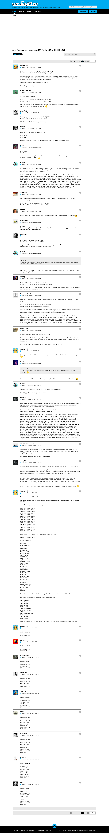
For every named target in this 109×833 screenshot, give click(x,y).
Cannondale (28, 416)
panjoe (44, 183)
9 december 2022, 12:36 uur (34, 253)
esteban (71, 176)
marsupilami (61, 181)
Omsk (39, 429)
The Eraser (68, 186)
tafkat (56, 186)
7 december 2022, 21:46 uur (34, 128)
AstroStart (23, 553)
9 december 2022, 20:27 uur (34, 351)
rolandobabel (46, 184)
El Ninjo (22, 162)
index (14, 16)
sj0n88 (40, 434)
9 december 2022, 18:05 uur (34, 295)
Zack (70, 188)
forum (14, 11)
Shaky (61, 184)
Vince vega (42, 437)
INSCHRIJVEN (83, 12)
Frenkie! (54, 178)
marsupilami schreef (27, 259)
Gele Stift (70, 178)
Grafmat (59, 405)
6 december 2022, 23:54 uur (34, 67)
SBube (59, 432)
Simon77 (77, 184)
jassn (58, 179)
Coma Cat (23, 418)
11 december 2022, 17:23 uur (34, 445)
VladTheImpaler (50, 437)
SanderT (57, 184)
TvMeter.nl (48, 830)
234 (85, 61)
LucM (30, 426)
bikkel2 (55, 175)
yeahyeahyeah (24, 571)
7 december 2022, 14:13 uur (34, 113)
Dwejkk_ (60, 176)
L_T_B (36, 181)
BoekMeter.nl (32, 830)
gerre (75, 178)
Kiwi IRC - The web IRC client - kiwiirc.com (41, 411)
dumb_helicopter (25, 91)
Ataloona (39, 175)
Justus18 (22, 579)
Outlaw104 (23, 555)
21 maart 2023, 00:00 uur (33, 735)
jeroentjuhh (24, 234)
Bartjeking (49, 175)
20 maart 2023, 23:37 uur (33, 713)
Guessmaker (23, 423)
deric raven (47, 176)
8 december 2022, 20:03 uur (34, 194)
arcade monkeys (49, 415)
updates (21, 11)
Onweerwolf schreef (27, 369)
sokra (29, 186)
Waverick (48, 188)
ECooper (74, 418)
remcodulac (37, 184)
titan (73, 186)
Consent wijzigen (72, 830)
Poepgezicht (65, 183)
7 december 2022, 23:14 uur (34, 147)
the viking (54, 436)
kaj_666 (71, 424)
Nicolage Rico (24, 429)
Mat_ (73, 181)
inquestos (53, 179)
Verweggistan (41, 188)
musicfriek (23, 111)
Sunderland (50, 186)
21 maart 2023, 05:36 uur (33, 784)
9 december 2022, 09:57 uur (34, 236)
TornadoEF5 (23, 188)
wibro (66, 188)
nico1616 (72, 427)
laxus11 (22, 361)
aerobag (31, 415)
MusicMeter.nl (24, 830)
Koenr (32, 181)
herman (35, 423)
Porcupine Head (25, 294)
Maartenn (46, 181)
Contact (64, 830)
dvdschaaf (54, 176)
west (53, 188)
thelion (60, 436)
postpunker (23, 184)
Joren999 (62, 424)
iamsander (46, 179)
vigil (21, 560)
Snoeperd (23, 186)
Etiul (76, 176)
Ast (35, 175)
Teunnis (22, 556)
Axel (44, 175)
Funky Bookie (24, 584)
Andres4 (22, 175)
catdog (60, 175)
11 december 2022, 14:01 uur (34, 399)
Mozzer (78, 181)
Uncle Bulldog (32, 188)
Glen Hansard (55, 421)
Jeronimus (64, 179)
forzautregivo (42, 178)
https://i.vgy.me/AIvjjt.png (27, 86)
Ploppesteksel (73, 183)
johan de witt (72, 179)
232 (80, 61)
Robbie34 (28, 432)
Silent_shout (24, 434)
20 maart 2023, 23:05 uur (33, 493)
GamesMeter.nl (40, 830)
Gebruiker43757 (62, 178)
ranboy (60, 431)
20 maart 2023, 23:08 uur (33, 642)
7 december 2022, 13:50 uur (34, 92)
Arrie (31, 175)
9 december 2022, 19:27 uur (34, 330)
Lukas (41, 181)
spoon (33, 186)
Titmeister (70, 436)
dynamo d (68, 418)
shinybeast (76, 432)
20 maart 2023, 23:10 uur (33, 674)
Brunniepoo (23, 545)
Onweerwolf (24, 65)
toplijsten (37, 11)
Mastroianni (29, 427)
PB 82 (54, 183)
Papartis (49, 183)
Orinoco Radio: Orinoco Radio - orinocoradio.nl (42, 410)
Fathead (61, 419)
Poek (48, 431)
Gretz (21, 179)
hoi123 (33, 179)
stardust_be (71, 434)
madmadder (53, 181)
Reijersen (30, 184)
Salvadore (47, 432)
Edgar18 (23, 126)
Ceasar (65, 175)
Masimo (68, 181)
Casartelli (23, 569)
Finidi (66, 419)
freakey (49, 178)
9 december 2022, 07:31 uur (34, 222)
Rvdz (52, 184)
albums (29, 11)
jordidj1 (56, 424)
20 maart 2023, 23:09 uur (33, 657)
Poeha (44, 431)
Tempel (61, 186)
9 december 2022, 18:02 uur (34, 278)
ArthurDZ (23, 587)
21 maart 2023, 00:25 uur (33, 759)
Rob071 (22, 432)
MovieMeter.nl (16, 830)
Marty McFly (63, 426)
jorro (28, 181)
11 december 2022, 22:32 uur (34, 462)
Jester (22, 145)
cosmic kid (23, 444)
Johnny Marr (38, 424)
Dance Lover (24, 329)
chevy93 (23, 397)
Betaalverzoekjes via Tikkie (28, 481)
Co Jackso (74, 416)
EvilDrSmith (34, 178)
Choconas (32, 176)
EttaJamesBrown (25, 178)
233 (82, 61)
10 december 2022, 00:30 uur (34, 385)
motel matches (42, 427)
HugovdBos (39, 179)
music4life (23, 183)
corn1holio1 (39, 176)
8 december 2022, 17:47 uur (34, 164)
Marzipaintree (72, 426)
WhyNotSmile (60, 188)
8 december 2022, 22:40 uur (34, 211)
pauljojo (70, 429)
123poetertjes (24, 415)
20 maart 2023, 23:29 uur (33, 693)
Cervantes (71, 175)
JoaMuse (22, 424)
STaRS (38, 186)
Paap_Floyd (37, 183)
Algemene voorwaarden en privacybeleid (86, 830)
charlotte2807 (24, 176)
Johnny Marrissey (48, 424)
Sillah (72, 184)
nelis (28, 183)
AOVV (27, 175)
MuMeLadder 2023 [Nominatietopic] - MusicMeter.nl (35, 456)
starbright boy (63, 434)
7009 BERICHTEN (17, 54)
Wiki (60, 830)
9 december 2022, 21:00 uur (34, 363)
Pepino (59, 183)
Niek (32, 183)
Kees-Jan (77, 424)
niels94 (35, 429)
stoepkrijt (43, 186)
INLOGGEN (93, 12)
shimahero (67, 184)
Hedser (30, 423)
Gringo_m (27, 179)
